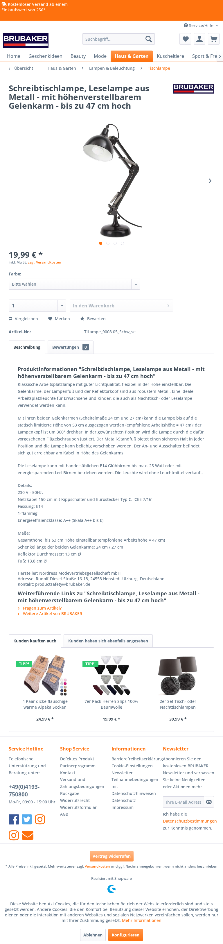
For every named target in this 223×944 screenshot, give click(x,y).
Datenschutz (124, 800)
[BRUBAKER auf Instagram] (40, 819)
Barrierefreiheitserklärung (136, 759)
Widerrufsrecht (75, 800)
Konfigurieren (125, 935)
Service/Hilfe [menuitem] (201, 25)
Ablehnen (92, 935)
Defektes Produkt (77, 759)
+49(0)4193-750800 (24, 790)
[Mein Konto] (199, 39)
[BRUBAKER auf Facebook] (14, 819)
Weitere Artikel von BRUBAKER (52, 613)
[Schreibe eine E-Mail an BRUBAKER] (27, 835)
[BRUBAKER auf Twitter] (27, 819)
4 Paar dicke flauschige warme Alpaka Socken (45, 704)
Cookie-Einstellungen (132, 766)
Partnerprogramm (78, 766)
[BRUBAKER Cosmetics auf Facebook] (14, 835)
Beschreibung (26, 347)
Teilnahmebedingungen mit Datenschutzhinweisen (135, 786)
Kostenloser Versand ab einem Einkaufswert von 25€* (34, 6)
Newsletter (122, 772)
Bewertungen (69, 347)
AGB (64, 814)
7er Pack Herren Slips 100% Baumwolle (111, 704)
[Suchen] (149, 39)
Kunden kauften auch (34, 641)
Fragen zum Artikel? (42, 608)
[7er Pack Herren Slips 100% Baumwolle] (112, 675)
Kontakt (67, 772)
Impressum (123, 807)
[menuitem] (118, 39)
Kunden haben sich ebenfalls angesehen (108, 641)
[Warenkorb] (214, 39)
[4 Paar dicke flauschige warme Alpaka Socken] (45, 675)
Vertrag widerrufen (112, 856)
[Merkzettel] (185, 39)
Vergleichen (26, 318)
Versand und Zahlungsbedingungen (82, 783)
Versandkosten (97, 866)
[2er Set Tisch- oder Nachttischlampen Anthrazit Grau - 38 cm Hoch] (178, 675)
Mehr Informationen (141, 920)
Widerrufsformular (78, 807)
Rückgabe (69, 793)
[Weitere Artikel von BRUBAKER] (193, 94)
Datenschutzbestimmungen (190, 821)
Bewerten (96, 318)
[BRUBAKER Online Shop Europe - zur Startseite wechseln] (25, 40)
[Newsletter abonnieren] (209, 802)
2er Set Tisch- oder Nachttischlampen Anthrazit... (178, 704)
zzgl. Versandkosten (44, 262)
